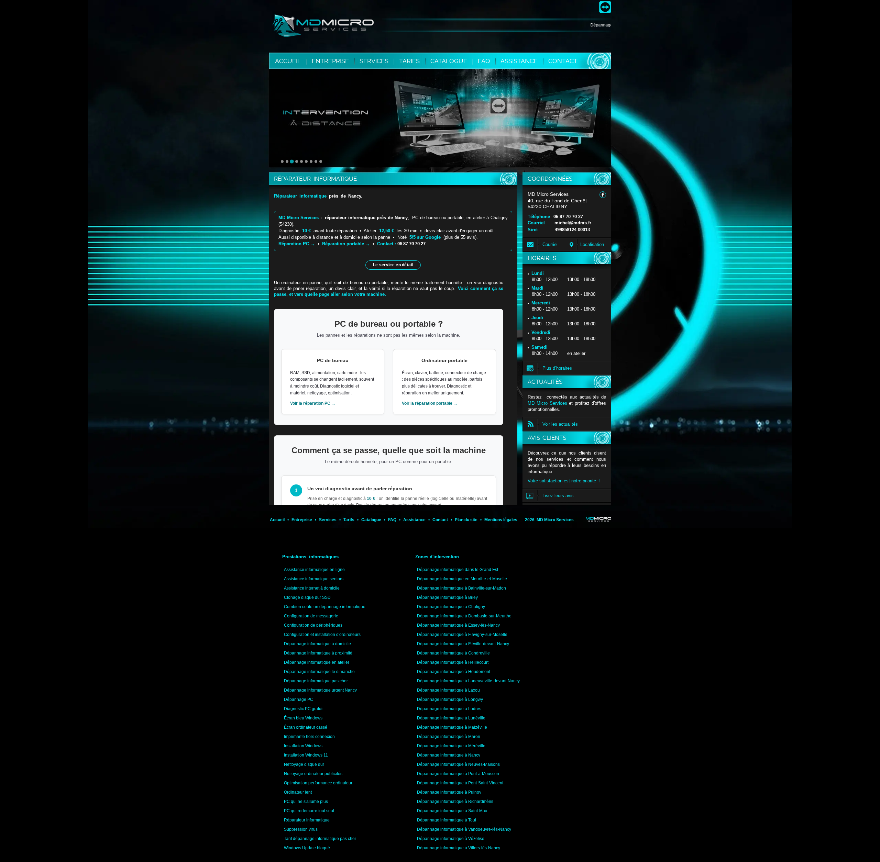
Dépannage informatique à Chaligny (451, 606)
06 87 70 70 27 (568, 216)
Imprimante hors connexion (309, 736)
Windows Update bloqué (307, 848)
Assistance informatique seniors (313, 578)
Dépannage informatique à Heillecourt (452, 662)
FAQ (485, 61)
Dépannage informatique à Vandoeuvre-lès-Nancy (464, 829)
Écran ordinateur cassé (305, 727)
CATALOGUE (449, 61)
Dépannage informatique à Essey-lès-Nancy (458, 625)
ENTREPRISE (331, 61)
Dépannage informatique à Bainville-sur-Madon (461, 588)
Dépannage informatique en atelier (316, 662)
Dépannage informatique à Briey (447, 597)
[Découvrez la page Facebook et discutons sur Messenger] (603, 194)
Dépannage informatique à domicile (317, 643)
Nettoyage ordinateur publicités (313, 773)
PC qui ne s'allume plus (306, 801)
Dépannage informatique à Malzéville (452, 727)
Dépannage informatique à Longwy (450, 699)
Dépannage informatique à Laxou (448, 690)
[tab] (282, 161)
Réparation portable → (346, 243)
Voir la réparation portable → (430, 403)
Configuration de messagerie (311, 616)
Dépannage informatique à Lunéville (451, 718)
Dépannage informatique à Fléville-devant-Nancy (463, 643)
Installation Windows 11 (306, 755)
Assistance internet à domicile (312, 588)
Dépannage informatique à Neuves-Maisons (458, 764)
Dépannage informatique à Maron (448, 736)
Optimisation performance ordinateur (318, 783)
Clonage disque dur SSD (307, 597)
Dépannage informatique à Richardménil (455, 801)
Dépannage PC (298, 699)
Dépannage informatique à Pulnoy (449, 792)
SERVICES (375, 61)
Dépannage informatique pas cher (316, 681)
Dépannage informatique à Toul (446, 820)
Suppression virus (301, 829)
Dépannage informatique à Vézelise (450, 838)
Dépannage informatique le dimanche (319, 671)
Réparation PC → (296, 243)
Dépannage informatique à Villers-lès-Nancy (458, 848)
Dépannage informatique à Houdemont (453, 671)
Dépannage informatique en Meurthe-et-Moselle (462, 578)
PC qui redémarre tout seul (309, 810)
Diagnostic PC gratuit (303, 708)
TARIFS (410, 61)
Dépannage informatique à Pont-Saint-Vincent (460, 783)
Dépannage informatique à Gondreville (453, 653)
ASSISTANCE (519, 61)
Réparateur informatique (307, 820)
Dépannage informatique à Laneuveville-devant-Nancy (468, 681)
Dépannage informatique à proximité (318, 653)
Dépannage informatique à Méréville (451, 745)
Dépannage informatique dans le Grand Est (457, 569)
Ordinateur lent (298, 792)
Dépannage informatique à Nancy (448, 755)
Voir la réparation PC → (313, 403)
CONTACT (563, 61)
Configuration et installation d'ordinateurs (322, 634)
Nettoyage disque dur (304, 764)
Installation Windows (303, 745)
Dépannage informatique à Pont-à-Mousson (458, 773)
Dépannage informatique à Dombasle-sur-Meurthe (464, 616)
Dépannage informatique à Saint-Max (452, 810)
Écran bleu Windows (303, 718)
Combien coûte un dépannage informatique (324, 606)
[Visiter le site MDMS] (598, 519)
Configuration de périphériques (313, 625)
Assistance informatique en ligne (314, 569)
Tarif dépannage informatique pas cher (320, 838)
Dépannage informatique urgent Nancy (320, 690)
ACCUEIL (288, 61)
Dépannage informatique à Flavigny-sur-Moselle (462, 634)
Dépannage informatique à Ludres (449, 708)
